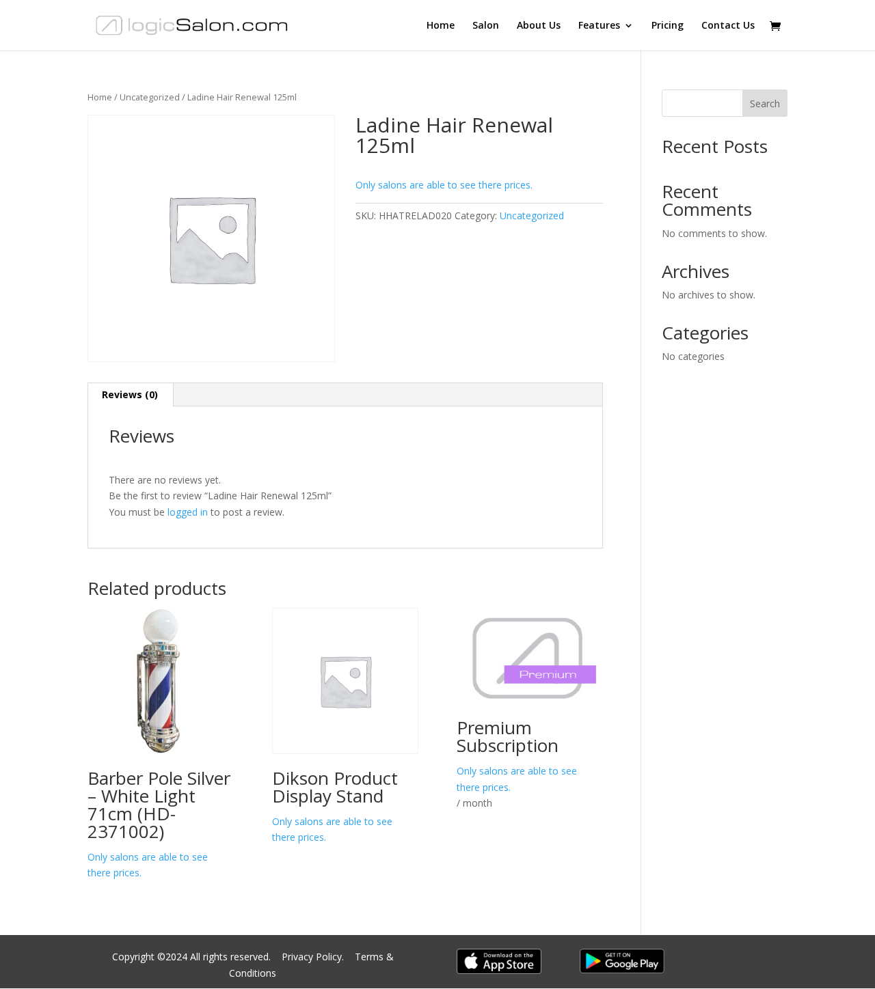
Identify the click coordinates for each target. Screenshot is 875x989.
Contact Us (728, 25)
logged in (187, 511)
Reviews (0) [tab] (130, 394)
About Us (539, 25)
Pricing (667, 25)
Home (441, 25)
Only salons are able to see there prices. (444, 184)
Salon (485, 25)
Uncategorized (150, 97)
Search (765, 103)
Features (599, 25)
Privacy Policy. (314, 956)
